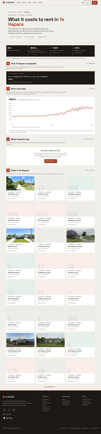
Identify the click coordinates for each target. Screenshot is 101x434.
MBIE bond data (16, 58)
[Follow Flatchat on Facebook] (9, 410)
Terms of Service (86, 399)
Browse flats (45, 399)
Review (40, 2)
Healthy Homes (66, 401)
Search (19, 2)
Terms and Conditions (74, 428)
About (63, 399)
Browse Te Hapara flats (16, 37)
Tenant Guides (66, 403)
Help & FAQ (65, 405)
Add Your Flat (45, 406)
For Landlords (46, 408)
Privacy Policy (86, 401)
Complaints (85, 405)
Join (94, 2)
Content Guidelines (87, 403)
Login (87, 2)
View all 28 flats (49, 387)
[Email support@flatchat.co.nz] (4, 410)
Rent (29, 2)
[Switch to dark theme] (82, 2)
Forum (34, 2)
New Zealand (11, 12)
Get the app (45, 410)
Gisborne (19, 12)
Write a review (49, 161)
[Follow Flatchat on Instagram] (13, 410)
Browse (24, 2)
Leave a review (46, 403)
